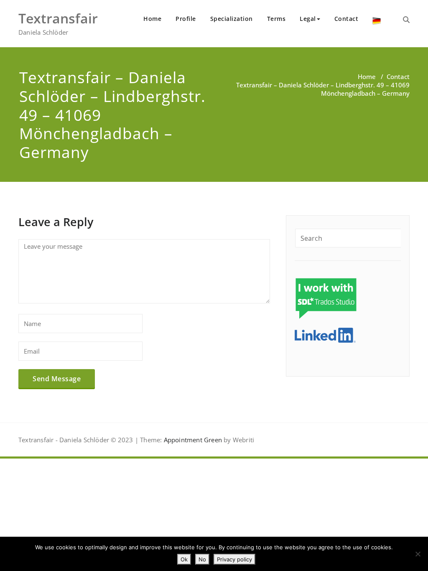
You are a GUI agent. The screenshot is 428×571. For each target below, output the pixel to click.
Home (152, 19)
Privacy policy (234, 559)
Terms (276, 19)
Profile (186, 19)
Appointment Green (192, 440)
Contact (346, 19)
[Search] (406, 19)
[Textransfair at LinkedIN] (325, 334)
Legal (308, 19)
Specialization (231, 19)
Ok (184, 559)
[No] (417, 554)
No (202, 559)
